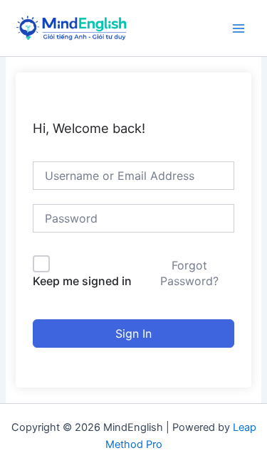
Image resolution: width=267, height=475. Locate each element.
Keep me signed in (82, 281)
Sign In (133, 333)
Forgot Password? (189, 273)
